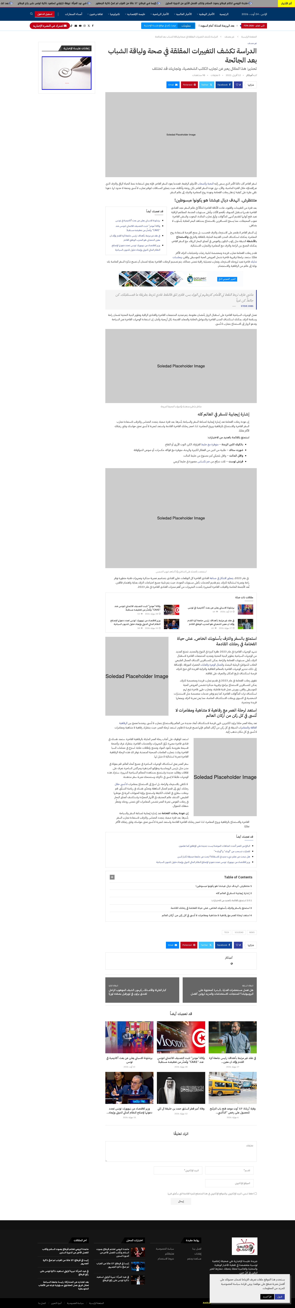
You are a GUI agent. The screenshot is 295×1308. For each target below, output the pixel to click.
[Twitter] (88, 25)
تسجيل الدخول (44, 14)
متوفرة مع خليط (210, 444)
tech (226, 932)
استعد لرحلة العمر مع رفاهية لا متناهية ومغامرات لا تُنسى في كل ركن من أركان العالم (206, 915)
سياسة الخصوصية (165, 1249)
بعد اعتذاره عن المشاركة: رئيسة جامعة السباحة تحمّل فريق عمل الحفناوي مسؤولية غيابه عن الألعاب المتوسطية (63, 1285)
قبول (279, 1296)
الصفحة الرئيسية (249, 37)
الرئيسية (224, 14)
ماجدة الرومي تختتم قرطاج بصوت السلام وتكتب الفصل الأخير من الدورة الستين (112, 1252)
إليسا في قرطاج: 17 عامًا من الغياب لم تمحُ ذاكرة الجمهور (188, 3)
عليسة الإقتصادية (136, 14)
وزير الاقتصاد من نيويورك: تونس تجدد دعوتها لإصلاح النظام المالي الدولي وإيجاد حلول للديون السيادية (135, 622)
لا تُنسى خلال (121, 784)
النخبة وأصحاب (206, 184)
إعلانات (197, 1253)
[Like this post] (237, 84)
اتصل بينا (196, 1249)
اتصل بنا (42, 1303)
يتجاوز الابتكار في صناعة (221, 578)
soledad (239, 932)
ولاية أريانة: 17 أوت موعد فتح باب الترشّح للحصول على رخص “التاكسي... (233, 1110)
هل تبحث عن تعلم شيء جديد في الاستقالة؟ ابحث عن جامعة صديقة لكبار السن (213, 856)
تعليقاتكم (169, 1253)
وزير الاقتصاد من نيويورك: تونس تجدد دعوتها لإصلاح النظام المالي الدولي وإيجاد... (129, 1110)
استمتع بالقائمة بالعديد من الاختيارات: (228, 900)
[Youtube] (80, 25)
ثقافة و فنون (96, 14)
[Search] (31, 14)
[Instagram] (84, 25)
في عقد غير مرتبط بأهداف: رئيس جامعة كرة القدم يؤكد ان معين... (232, 1060)
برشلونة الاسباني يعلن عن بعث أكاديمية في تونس (137, 220)
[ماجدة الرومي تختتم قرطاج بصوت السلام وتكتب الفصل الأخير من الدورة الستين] (138, 1252)
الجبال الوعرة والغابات (211, 665)
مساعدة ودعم (194, 1258)
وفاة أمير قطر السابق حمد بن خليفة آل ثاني (181, 1109)
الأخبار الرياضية (161, 14)
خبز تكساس (204, 461)
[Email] (75, 25)
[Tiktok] (71, 25)
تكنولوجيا (115, 14)
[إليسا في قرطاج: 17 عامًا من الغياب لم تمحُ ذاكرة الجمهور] (138, 1266)
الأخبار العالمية (184, 14)
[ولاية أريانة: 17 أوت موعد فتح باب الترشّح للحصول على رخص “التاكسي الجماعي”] (233, 1088)
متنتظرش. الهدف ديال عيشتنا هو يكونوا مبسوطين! (223, 886)
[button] (237, 25)
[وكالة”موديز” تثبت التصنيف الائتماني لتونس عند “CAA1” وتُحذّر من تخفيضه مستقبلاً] (171, 610)
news (252, 932)
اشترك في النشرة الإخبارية (48, 25)
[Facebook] (93, 25)
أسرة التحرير (56, 1303)
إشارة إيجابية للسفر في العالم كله (233, 893)
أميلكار (249, 75)
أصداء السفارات (73, 14)
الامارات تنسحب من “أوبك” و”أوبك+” (232, 851)
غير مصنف (229, 37)
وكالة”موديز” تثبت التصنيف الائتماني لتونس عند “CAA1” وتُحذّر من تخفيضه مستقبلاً (137, 608)
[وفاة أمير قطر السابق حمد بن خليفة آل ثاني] (181, 1088)
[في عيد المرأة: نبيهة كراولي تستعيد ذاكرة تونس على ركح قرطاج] (138, 1279)
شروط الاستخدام (166, 1258)
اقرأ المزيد (267, 1296)
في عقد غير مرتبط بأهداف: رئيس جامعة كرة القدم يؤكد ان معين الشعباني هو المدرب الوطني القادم (210, 622)
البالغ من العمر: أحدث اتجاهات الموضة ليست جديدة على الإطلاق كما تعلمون (214, 846)
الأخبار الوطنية (206, 14)
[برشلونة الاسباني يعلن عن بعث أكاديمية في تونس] (245, 609)
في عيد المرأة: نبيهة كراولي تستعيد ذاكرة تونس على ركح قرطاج (114, 3)
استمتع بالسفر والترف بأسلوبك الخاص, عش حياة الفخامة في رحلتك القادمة (210, 908)
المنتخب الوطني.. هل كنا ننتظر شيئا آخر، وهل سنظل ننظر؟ (202, 26)
